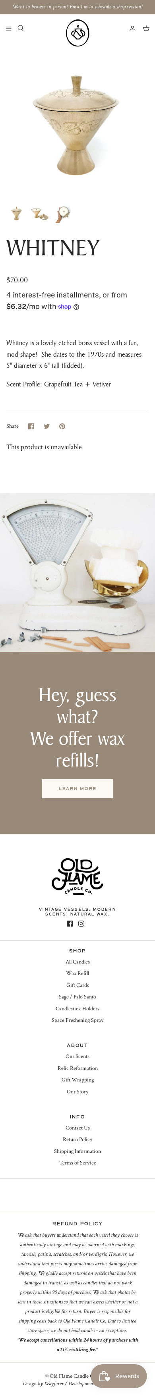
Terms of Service (77, 1162)
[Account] (129, 28)
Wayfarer (54, 1383)
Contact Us (78, 1127)
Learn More (78, 788)
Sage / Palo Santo (77, 996)
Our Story (77, 1091)
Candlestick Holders (77, 1008)
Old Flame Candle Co (73, 1376)
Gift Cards (77, 985)
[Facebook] (70, 924)
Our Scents (77, 1056)
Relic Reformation (78, 1068)
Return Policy (77, 1139)
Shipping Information (77, 1151)
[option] (77, 120)
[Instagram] (81, 924)
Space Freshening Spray (77, 1020)
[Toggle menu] (8, 28)
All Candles (78, 961)
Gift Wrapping (78, 1079)
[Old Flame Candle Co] (77, 33)
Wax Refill (77, 973)
